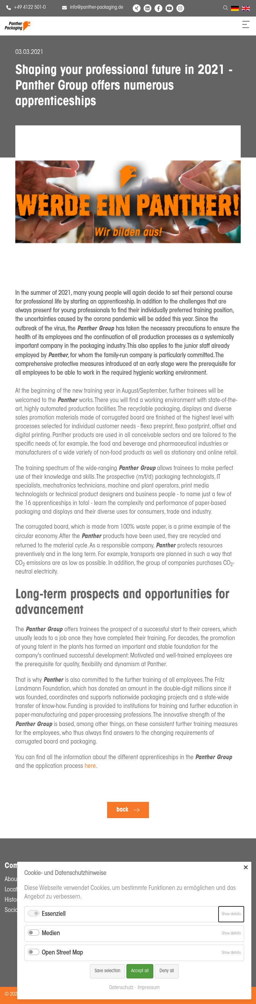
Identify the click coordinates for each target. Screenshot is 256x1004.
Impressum (149, 987)
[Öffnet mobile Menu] (246, 26)
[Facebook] (158, 8)
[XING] (136, 8)
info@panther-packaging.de (96, 7)
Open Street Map (62, 953)
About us (15, 879)
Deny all (167, 971)
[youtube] (169, 8)
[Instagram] (180, 8)
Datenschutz (121, 987)
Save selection (107, 971)
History (13, 900)
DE (233, 9)
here (90, 766)
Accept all (140, 971)
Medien (51, 933)
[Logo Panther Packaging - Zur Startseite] (17, 29)
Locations (16, 890)
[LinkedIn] (147, 8)
